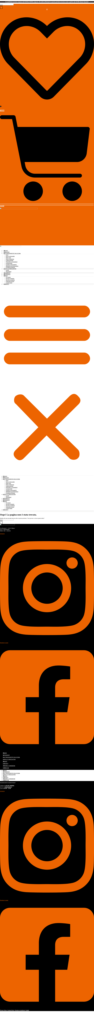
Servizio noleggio (10, 278)
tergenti (7, 274)
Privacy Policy (3, 1010)
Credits (27, 1010)
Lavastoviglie (9, 263)
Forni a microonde (10, 256)
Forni (7, 254)
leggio (6, 252)
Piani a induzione (10, 259)
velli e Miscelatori (10, 268)
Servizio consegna (10, 280)
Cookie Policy (10, 1010)
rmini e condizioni (9, 765)
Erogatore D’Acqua (10, 267)
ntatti (6, 284)
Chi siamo (8, 277)
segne (6, 768)
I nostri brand (9, 282)
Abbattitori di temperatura (12, 266)
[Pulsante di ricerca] (1, 7)
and (5, 753)
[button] (47, 380)
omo (6, 250)
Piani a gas (8, 257)
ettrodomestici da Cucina (12, 253)
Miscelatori (8, 271)
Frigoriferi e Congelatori (11, 261)
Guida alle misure (10, 281)
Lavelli (7, 270)
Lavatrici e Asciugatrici (11, 264)
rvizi (6, 275)
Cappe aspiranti (9, 260)
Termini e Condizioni (20, 1010)
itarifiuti (7, 273)
